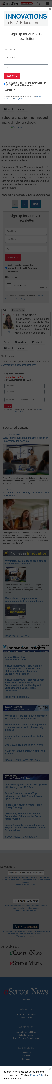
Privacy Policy (18, 99)
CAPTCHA (9, 90)
